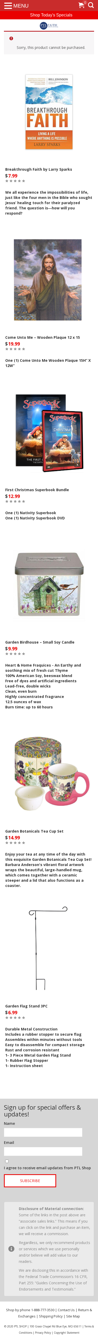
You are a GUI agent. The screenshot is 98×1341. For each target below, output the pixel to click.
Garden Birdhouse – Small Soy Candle (39, 642)
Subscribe (30, 1180)
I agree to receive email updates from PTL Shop (47, 1167)
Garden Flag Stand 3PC (26, 1006)
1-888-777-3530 (42, 1310)
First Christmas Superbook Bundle (37, 489)
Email (9, 1142)
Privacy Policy (43, 1332)
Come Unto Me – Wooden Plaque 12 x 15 (42, 337)
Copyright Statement (66, 1332)
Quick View (49, 109)
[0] (81, 6)
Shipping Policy (51, 1316)
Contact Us (66, 1310)
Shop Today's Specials (51, 15)
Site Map (73, 1316)
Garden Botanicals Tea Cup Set (34, 831)
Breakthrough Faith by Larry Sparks (38, 169)
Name (9, 1123)
